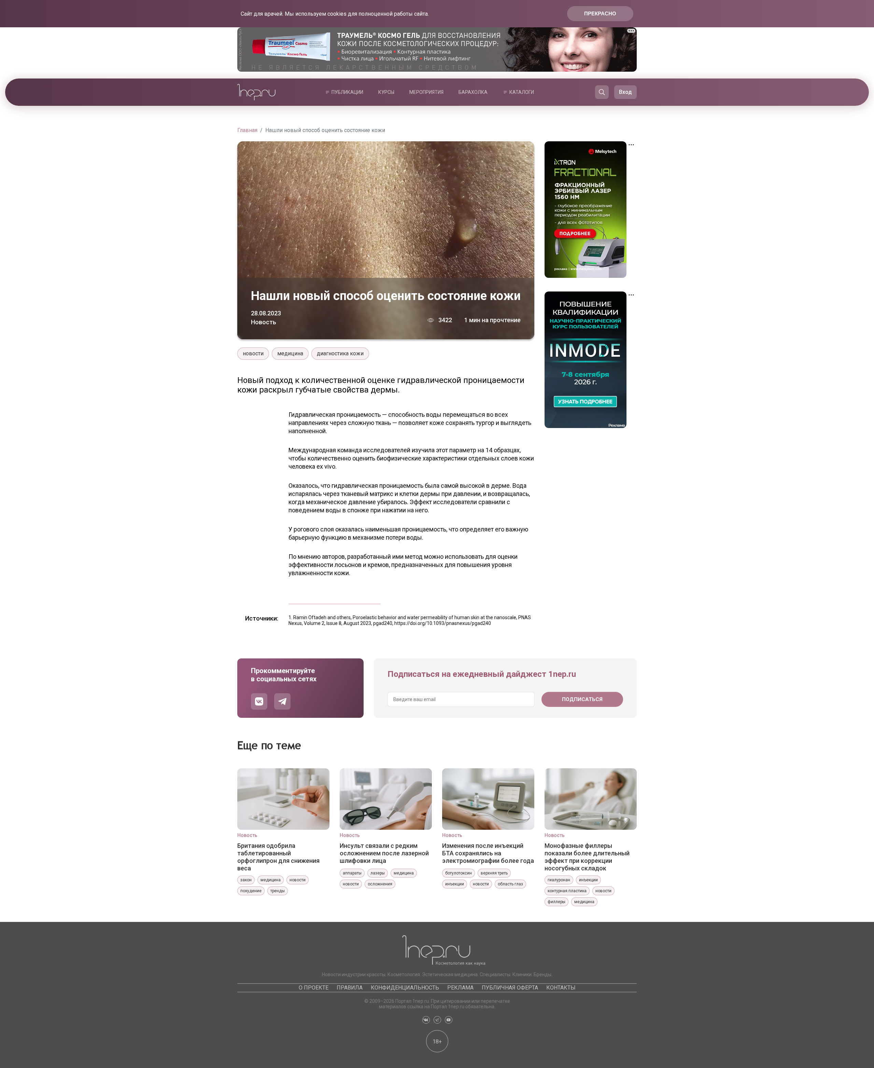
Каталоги (521, 92)
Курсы (386, 92)
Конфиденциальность (405, 987)
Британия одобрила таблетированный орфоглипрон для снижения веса (278, 856)
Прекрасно (600, 13)
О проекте (313, 987)
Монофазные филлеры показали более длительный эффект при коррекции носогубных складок (587, 856)
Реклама (460, 987)
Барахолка (473, 92)
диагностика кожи (340, 353)
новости (253, 353)
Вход (625, 92)
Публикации (347, 92)
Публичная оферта (510, 987)
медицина (290, 353)
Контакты (561, 987)
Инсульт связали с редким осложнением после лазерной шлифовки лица (384, 853)
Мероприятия (426, 92)
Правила (350, 987)
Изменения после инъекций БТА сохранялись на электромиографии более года (488, 853)
